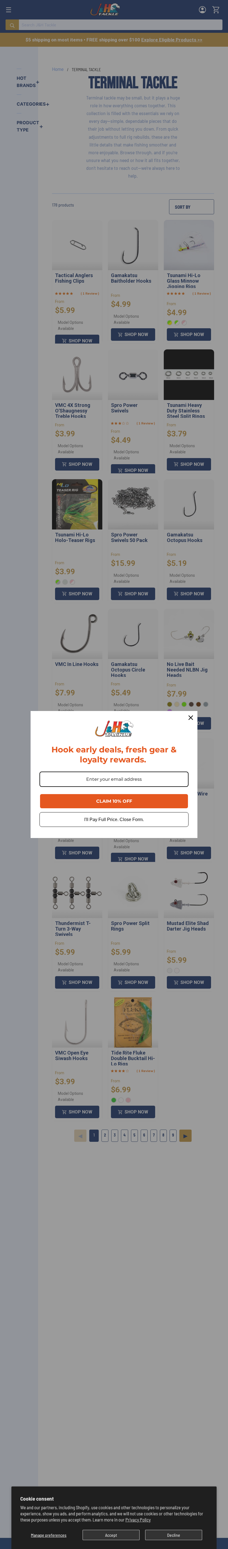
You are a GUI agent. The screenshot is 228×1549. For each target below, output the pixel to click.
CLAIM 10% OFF (114, 801)
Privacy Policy (138, 1519)
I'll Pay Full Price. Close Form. (114, 819)
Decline (173, 1535)
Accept (111, 1535)
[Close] (190, 717)
